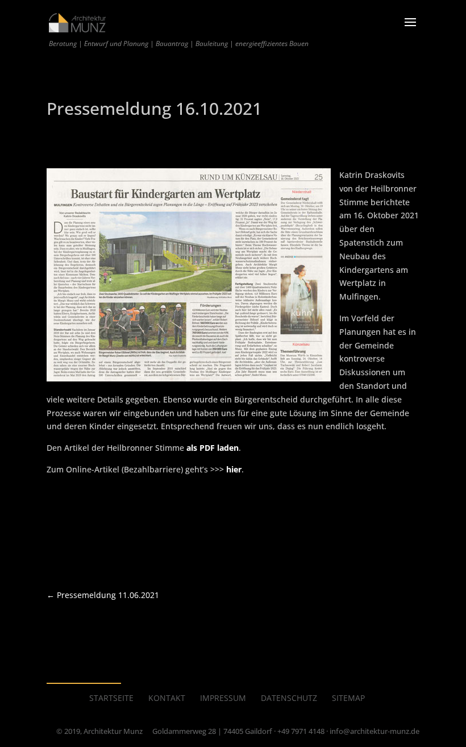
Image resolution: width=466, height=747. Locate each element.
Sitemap (348, 697)
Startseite (111, 697)
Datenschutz (289, 697)
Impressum (223, 697)
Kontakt (166, 697)
